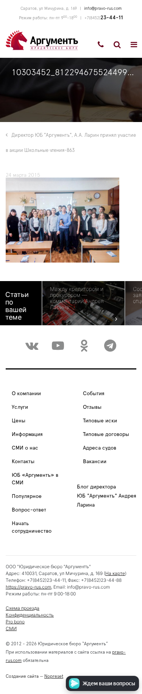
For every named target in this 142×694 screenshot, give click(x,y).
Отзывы (92, 407)
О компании (26, 393)
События (94, 393)
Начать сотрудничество (31, 527)
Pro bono (15, 621)
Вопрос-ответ (29, 510)
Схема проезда (22, 608)
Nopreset (53, 676)
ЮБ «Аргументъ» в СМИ (35, 479)
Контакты (23, 461)
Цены (18, 421)
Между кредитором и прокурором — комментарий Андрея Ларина (77, 298)
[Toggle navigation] (134, 44)
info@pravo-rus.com (103, 8)
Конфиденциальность (30, 615)
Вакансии (94, 461)
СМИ (11, 628)
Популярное (27, 496)
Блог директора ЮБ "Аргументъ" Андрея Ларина (106, 496)
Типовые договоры (106, 434)
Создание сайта (22, 676)
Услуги (20, 407)
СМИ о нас (25, 448)
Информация (27, 434)
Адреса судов (99, 448)
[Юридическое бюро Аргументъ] (42, 39)
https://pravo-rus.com (28, 587)
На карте (115, 573)
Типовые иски (100, 421)
